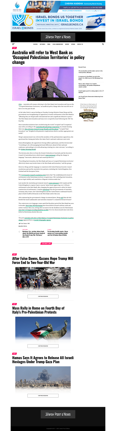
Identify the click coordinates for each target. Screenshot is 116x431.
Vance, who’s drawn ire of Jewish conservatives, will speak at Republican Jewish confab (89, 85)
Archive (67, 44)
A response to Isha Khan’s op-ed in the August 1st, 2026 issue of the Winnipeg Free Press (91, 78)
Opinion (73, 44)
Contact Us (80, 44)
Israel (48, 44)
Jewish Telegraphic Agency (42, 220)
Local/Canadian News (58, 44)
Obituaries (42, 44)
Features (35, 44)
